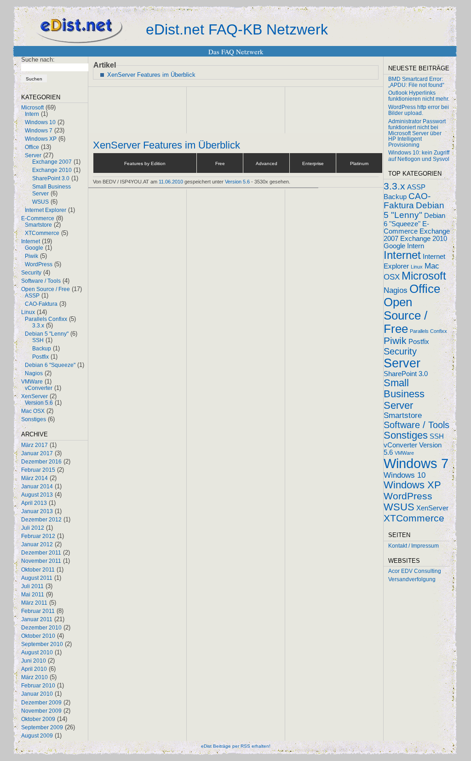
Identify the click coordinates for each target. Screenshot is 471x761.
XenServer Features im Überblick (151, 74)
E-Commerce (37, 218)
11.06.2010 (171, 181)
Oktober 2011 (38, 569)
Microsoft (32, 107)
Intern (32, 114)
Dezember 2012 (41, 519)
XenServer (34, 396)
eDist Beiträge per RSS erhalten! (235, 746)
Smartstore (38, 225)
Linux (28, 312)
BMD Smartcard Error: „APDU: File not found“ (416, 82)
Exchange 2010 (52, 170)
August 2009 (37, 735)
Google (34, 248)
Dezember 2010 (41, 627)
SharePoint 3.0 (50, 178)
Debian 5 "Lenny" (47, 334)
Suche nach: (38, 59)
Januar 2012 (37, 544)
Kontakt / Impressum (413, 546)
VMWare (32, 381)
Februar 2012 (38, 536)
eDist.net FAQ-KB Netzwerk (237, 29)
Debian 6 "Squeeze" (50, 365)
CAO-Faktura (41, 304)
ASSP (32, 295)
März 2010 (34, 677)
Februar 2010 (38, 685)
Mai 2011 (32, 594)
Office (32, 147)
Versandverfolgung (412, 579)
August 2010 (37, 652)
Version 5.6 (39, 403)
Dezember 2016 (41, 461)
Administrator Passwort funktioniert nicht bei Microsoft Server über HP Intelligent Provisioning (417, 133)
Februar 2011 (38, 611)
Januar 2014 (37, 486)
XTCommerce (42, 233)
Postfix (40, 357)
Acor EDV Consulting (414, 571)
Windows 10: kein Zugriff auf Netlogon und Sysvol (418, 155)
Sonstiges (33, 419)
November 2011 (41, 561)
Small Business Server (404, 394)
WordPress (38, 264)
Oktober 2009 (38, 719)
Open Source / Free (45, 289)
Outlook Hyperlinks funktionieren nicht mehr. (418, 96)
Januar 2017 (37, 453)
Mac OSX (33, 411)
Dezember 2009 (41, 702)
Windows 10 (40, 122)
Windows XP (41, 139)
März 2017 (34, 445)
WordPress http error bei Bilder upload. (418, 110)
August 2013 (37, 495)
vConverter (38, 388)
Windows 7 (38, 130)
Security (31, 272)
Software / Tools (41, 281)
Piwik (31, 256)
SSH (38, 340)
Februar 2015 (38, 470)
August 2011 (36, 578)
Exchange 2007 (52, 162)
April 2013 (34, 503)
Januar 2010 (37, 694)
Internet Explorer (45, 210)
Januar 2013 (37, 511)
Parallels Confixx (46, 319)
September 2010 (42, 644)
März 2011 (34, 603)
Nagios (34, 373)
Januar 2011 (36, 619)
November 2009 (41, 711)
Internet (30, 241)
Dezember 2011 (41, 552)
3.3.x (38, 325)
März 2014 (34, 478)
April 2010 (34, 669)
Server (33, 155)
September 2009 (42, 727)
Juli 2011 (32, 586)
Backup (41, 348)
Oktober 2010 (38, 636)
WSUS (40, 202)
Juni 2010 (33, 661)
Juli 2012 (32, 528)
